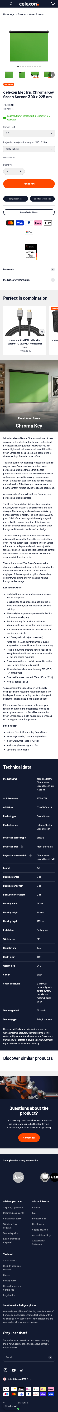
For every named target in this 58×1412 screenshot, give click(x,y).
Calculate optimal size (42, 199)
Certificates (38, 1224)
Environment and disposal (11, 1240)
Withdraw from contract (10, 1226)
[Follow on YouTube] (13, 1370)
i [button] (30, 855)
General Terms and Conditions (12, 1288)
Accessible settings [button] (41, 1235)
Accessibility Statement (38, 1242)
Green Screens (36, 14)
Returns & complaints (13, 1213)
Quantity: (7, 164)
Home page (8, 14)
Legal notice (9, 1295)
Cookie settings (40, 1229)
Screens (22, 14)
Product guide (39, 1218)
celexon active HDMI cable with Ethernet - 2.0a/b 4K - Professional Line (25, 343)
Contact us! (29, 1137)
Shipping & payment (13, 1207)
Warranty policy (10, 1233)
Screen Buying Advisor (29, 212)
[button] (9, 75)
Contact (36, 1207)
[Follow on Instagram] (5, 1370)
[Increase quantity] (21, 171)
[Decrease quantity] (7, 171)
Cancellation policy (12, 1218)
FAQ (34, 1213)
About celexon (10, 1260)
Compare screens (15, 199)
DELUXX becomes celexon (12, 1268)
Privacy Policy (9, 1280)
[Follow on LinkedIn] (22, 1370)
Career (6, 1275)
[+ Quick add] (42, 332)
